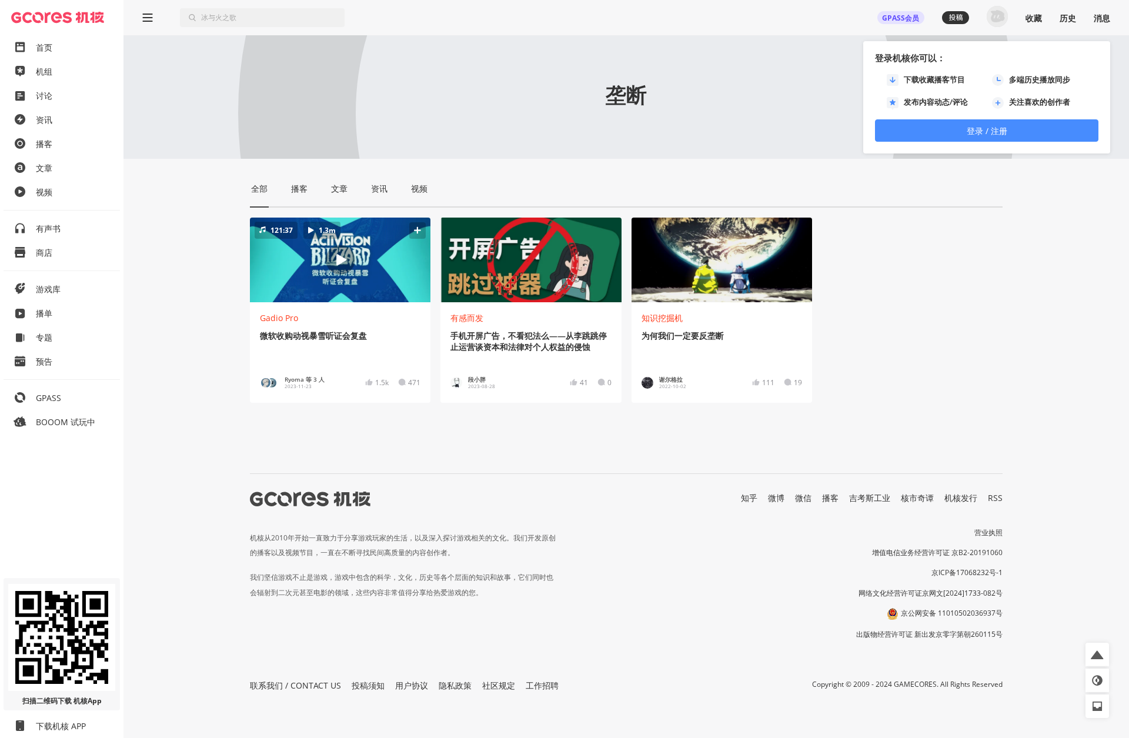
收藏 (1034, 18)
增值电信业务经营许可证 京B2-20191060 (937, 552)
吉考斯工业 (869, 497)
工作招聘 (542, 685)
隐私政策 (455, 685)
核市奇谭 (917, 497)
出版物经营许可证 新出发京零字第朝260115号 (929, 634)
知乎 (749, 497)
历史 (1068, 18)
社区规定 (498, 685)
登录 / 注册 (987, 130)
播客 (830, 497)
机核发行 (960, 497)
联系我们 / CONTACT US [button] (295, 685)
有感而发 (466, 317)
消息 (1102, 18)
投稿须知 (368, 685)
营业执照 (988, 532)
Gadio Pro (279, 317)
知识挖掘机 (662, 317)
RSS (995, 497)
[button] (340, 260)
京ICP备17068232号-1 (967, 572)
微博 (776, 497)
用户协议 (411, 685)
